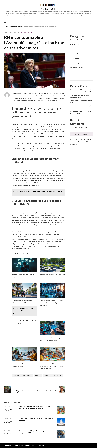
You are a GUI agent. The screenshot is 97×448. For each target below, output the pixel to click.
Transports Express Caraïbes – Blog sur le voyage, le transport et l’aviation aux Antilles (81, 141)
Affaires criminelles (75, 44)
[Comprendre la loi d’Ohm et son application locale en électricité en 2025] (53, 328)
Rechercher (73, 75)
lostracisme (47, 375)
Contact (16, 445)
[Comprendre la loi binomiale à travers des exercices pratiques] (24, 354)
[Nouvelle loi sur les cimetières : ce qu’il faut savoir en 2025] (53, 265)
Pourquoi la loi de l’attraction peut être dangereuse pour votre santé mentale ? (81, 90)
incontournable (27, 375)
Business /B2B (74, 53)
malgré (56, 375)
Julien (7, 99)
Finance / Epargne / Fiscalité (78, 63)
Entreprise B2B (74, 58)
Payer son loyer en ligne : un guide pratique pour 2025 (79, 96)
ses (61, 375)
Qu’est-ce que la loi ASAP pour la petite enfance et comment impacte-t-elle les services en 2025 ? (51, 366)
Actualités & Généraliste (28, 32)
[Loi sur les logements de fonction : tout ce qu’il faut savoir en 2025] (24, 290)
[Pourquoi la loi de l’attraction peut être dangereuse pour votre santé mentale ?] (24, 265)
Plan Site (21, 445)
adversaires (16, 375)
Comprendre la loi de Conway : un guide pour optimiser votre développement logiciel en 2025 (51, 303)
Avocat (72, 49)
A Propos (41, 445)
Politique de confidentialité (31, 445)
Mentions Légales (8, 445)
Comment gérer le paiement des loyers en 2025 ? (81, 101)
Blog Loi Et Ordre (48, 8)
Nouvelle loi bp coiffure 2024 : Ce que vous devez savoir (80, 112)
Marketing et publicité (76, 67)
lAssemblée (38, 375)
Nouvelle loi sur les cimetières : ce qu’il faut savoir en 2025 (80, 107)
